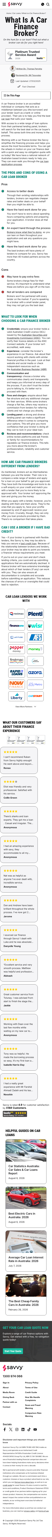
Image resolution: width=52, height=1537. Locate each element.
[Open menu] (4, 4)
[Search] (48, 4)
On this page (13, 95)
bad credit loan (28, 543)
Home (8, 13)
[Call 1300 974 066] (43, 4)
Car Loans (16, 13)
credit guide (7, 1485)
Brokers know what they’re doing (24, 232)
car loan (5, 118)
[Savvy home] (15, 4)
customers (19, 1107)
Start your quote (13, 1351)
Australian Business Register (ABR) (29, 369)
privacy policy (29, 1511)
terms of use (44, 1511)
